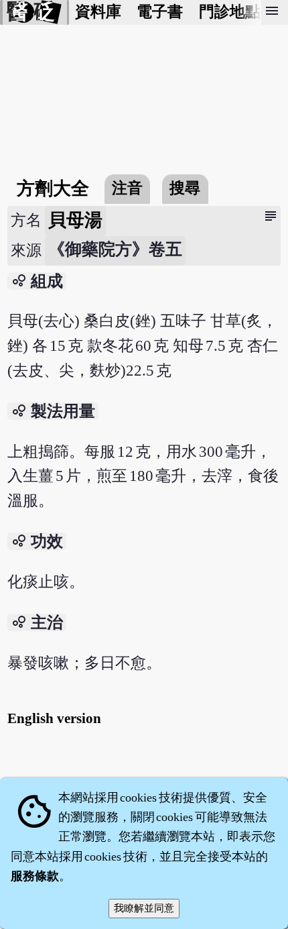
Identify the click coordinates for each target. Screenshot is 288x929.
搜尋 (184, 188)
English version (54, 718)
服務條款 (35, 876)
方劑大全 (53, 188)
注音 (127, 188)
